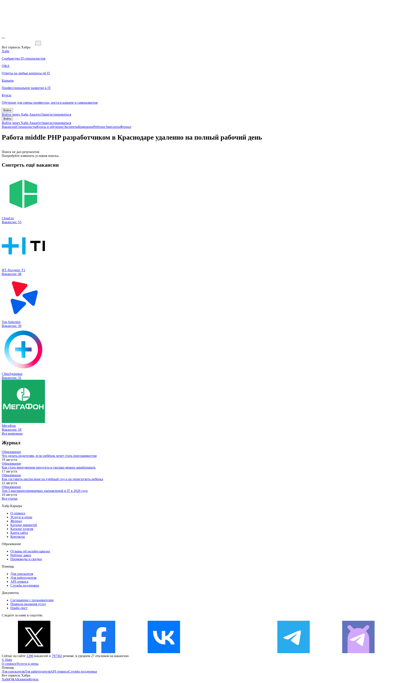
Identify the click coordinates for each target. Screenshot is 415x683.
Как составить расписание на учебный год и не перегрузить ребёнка (52, 479)
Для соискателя (21, 574)
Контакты (17, 536)
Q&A (13, 679)
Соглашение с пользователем (31, 600)
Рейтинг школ (20, 555)
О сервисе (17, 513)
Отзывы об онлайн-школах (30, 551)
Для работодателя (23, 577)
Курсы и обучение (50, 127)
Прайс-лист (18, 608)
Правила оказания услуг (28, 604)
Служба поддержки (24, 585)
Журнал (125, 127)
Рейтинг (99, 127)
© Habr (7, 660)
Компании (85, 127)
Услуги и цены (21, 517)
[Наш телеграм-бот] (358, 652)
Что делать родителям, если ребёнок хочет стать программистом (49, 456)
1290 (29, 656)
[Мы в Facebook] (99, 652)
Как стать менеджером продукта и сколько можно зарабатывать (49, 467)
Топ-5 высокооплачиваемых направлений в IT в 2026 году (45, 491)
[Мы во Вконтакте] (163, 652)
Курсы (33, 679)
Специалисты (26, 127)
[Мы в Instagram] (228, 652)
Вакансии (9, 127)
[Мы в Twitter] (34, 652)
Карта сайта (19, 533)
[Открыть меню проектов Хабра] (3, 38)
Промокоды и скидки (26, 559)
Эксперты (70, 127)
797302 (57, 656)
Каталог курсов (21, 529)
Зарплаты (113, 127)
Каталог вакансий (23, 525)
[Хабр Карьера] (18, 43)
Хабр (5, 679)
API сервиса (19, 581)
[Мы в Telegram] (293, 652)
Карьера (23, 679)
